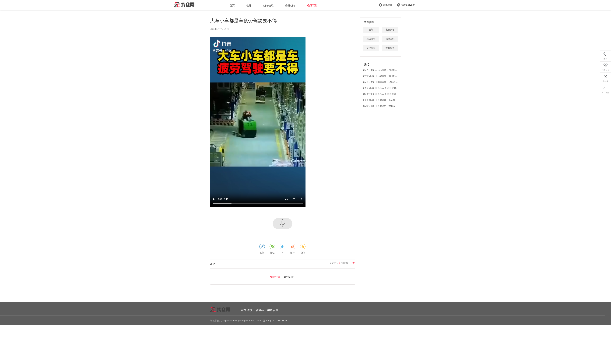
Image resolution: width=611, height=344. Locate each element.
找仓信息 (268, 5)
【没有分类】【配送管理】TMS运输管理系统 (380, 82)
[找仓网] (184, 5)
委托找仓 (290, 5)
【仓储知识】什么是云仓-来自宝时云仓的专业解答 (380, 88)
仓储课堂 (312, 5)
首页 (232, 5)
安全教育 (370, 48)
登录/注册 (275, 277)
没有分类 (390, 48)
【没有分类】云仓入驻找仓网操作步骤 (379, 70)
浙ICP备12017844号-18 (275, 320)
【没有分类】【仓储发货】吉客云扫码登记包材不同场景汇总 (379, 106)
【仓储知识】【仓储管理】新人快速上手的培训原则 (379, 100)
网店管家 (272, 310)
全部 (371, 30)
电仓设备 (390, 30)
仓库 (249, 5)
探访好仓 (370, 39)
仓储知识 (390, 39)
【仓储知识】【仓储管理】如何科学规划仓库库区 (379, 76)
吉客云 (260, 310)
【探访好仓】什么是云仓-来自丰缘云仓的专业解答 (380, 94)
